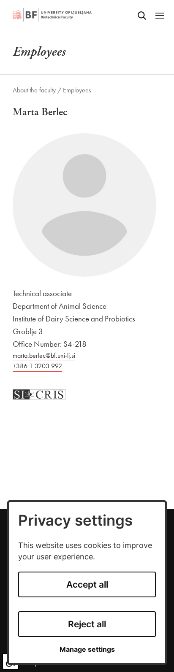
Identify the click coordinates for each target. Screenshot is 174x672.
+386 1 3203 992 (37, 366)
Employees (77, 90)
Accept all (87, 584)
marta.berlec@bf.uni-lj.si (44, 355)
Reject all (87, 624)
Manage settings (87, 649)
